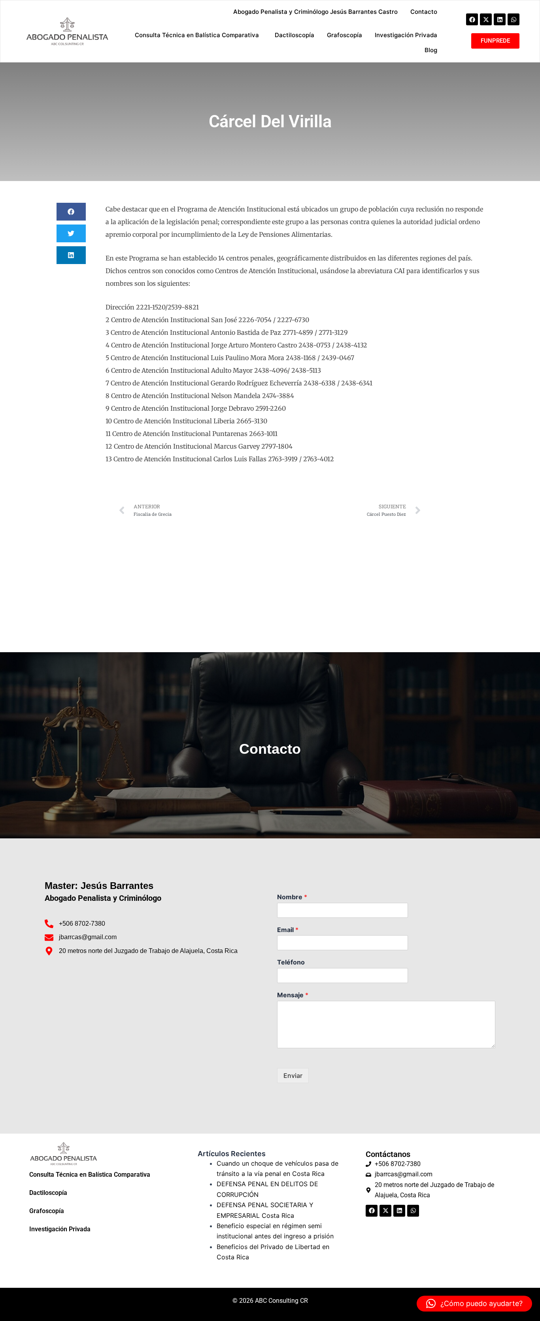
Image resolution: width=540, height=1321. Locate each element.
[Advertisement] (270, 581)
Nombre (292, 897)
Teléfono (291, 962)
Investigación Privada (60, 1229)
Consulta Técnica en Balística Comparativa (89, 1174)
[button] (71, 212)
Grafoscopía (46, 1211)
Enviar (292, 1075)
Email (287, 930)
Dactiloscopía (48, 1192)
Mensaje (292, 995)
